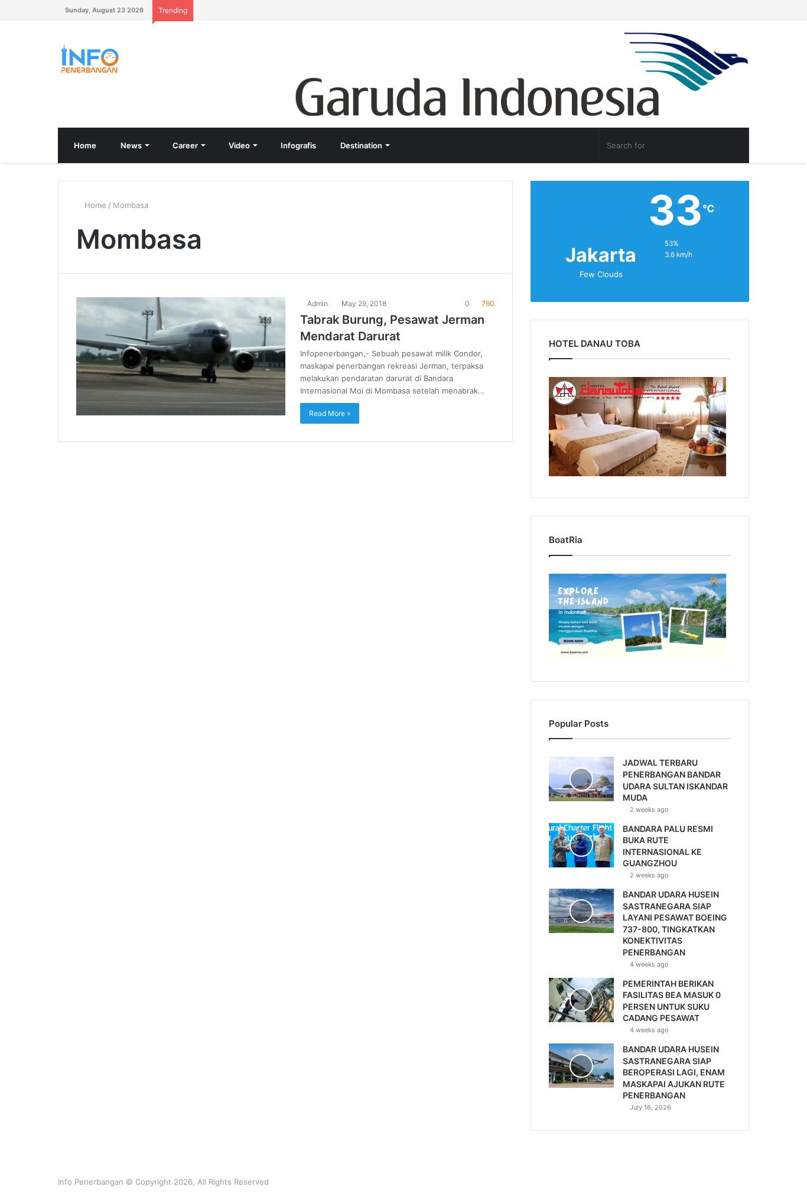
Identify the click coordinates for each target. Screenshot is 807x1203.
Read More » (329, 413)
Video (238, 145)
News (130, 145)
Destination (360, 145)
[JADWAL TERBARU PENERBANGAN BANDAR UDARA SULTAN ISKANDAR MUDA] (581, 779)
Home (84, 145)
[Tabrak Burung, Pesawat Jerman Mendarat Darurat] (180, 356)
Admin (316, 303)
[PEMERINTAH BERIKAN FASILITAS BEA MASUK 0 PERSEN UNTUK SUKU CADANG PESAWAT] (581, 1000)
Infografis (297, 145)
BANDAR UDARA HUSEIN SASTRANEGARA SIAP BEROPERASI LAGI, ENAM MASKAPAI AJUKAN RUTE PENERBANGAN (674, 1072)
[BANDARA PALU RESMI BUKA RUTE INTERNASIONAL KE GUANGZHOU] (581, 845)
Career (184, 145)
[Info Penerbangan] (146, 58)
